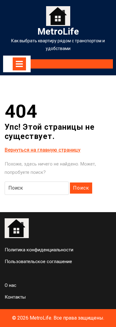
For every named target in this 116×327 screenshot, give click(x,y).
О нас (10, 285)
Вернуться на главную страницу (42, 150)
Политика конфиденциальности (39, 250)
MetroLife (58, 31)
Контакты (15, 297)
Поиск (81, 188)
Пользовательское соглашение (38, 261)
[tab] (19, 63)
